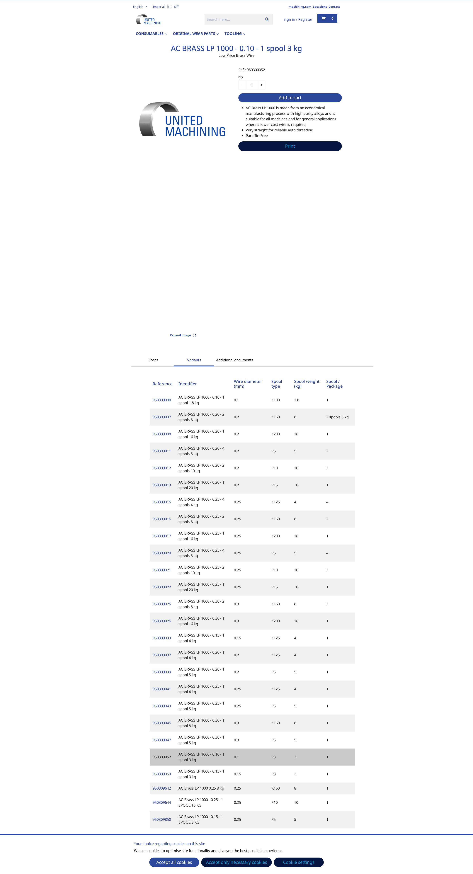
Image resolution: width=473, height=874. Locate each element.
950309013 (162, 484)
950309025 (162, 603)
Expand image (181, 335)
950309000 (162, 399)
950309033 (162, 637)
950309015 (162, 501)
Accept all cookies (174, 862)
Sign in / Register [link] (298, 19)
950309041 (162, 688)
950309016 (162, 518)
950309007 (162, 416)
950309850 (162, 819)
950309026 (162, 620)
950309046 (162, 722)
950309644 (162, 802)
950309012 (162, 467)
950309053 (162, 773)
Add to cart (290, 98)
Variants (194, 359)
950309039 (162, 671)
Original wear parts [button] (194, 33)
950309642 (162, 788)
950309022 (162, 586)
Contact (334, 7)
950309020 (162, 552)
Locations (320, 7)
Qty (240, 77)
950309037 (162, 654)
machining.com (300, 7)
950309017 (162, 535)
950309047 (162, 739)
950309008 (162, 433)
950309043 (162, 705)
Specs (153, 359)
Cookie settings (298, 862)
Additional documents (234, 359)
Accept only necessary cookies (236, 862)
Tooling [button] (233, 33)
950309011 (162, 450)
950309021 (162, 569)
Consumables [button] (150, 33)
